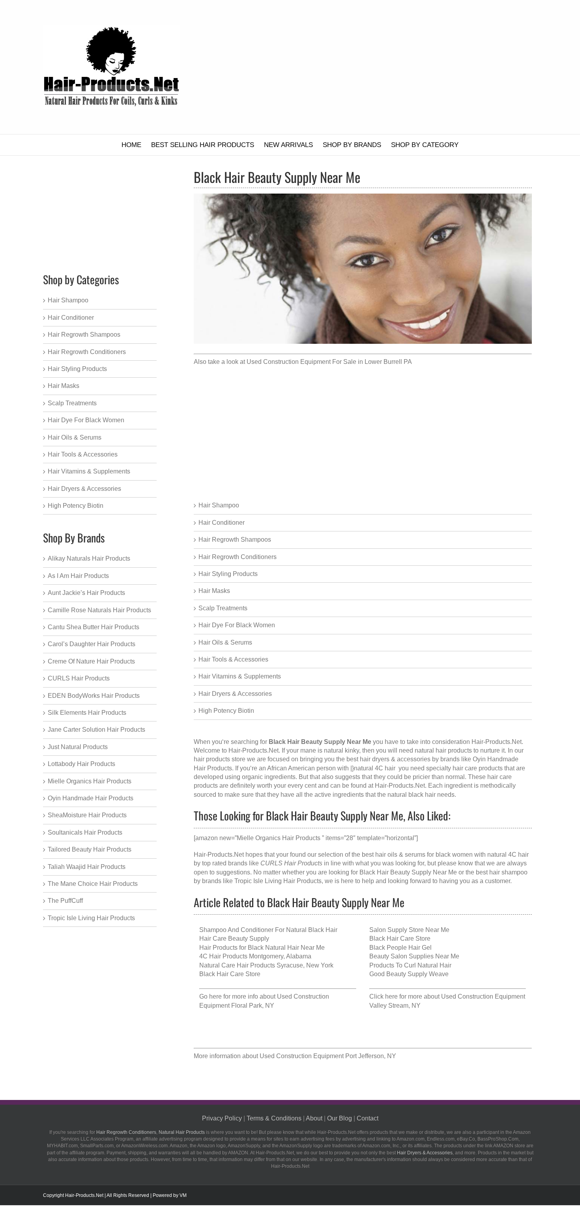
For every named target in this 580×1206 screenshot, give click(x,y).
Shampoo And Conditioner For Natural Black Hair (268, 929)
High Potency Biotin (226, 710)
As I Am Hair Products (78, 575)
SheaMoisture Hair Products (87, 815)
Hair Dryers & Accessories (235, 693)
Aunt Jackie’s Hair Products (86, 592)
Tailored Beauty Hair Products (89, 849)
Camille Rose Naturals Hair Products (99, 610)
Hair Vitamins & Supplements (239, 676)
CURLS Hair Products (79, 678)
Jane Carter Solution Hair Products (96, 729)
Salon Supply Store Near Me (409, 929)
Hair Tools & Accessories (233, 659)
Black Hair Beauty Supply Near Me (408, 872)
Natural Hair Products (182, 1132)
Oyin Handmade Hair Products (90, 798)
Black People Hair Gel (400, 947)
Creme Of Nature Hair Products (91, 661)
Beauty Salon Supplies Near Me (414, 956)
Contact (367, 1118)
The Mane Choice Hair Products (93, 883)
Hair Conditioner (221, 522)
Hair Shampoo (218, 505)
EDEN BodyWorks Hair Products (94, 695)
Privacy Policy (222, 1118)
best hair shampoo (502, 872)
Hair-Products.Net (400, 785)
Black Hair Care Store (229, 974)
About (314, 1118)
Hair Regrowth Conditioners (237, 557)
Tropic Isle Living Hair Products (278, 881)
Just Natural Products (78, 747)
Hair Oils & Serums (225, 642)
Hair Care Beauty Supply (234, 938)
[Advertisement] (376, 67)
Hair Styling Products (228, 573)
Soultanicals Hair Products (85, 832)
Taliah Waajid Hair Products (86, 866)
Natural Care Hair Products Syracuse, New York (266, 965)
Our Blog (339, 1118)
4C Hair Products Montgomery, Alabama (255, 956)
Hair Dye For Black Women (236, 625)
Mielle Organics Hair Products (89, 781)
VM (183, 1195)
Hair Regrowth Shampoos (234, 539)
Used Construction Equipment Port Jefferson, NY (328, 1056)
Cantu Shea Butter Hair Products (93, 627)
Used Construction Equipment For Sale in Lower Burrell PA (329, 361)
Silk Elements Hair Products (87, 712)
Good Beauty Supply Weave (409, 974)
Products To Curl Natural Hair (410, 965)
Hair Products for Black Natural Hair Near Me (262, 947)
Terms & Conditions (274, 1118)
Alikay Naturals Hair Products (89, 558)
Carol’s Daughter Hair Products (91, 644)
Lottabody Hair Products (81, 764)
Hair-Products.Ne (252, 750)
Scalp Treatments (222, 608)
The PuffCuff (65, 900)
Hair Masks (214, 590)
